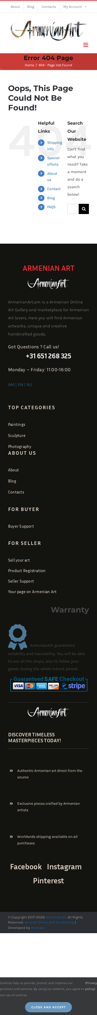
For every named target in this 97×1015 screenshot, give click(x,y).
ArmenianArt (56, 917)
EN (20, 384)
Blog (51, 198)
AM (11, 384)
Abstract (37, 928)
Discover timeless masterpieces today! (34, 737)
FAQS (51, 207)
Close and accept (48, 1007)
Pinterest (48, 880)
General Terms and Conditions (49, 922)
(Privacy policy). (91, 986)
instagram (64, 866)
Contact (54, 189)
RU (29, 384)
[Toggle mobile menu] (86, 45)
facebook (26, 866)
